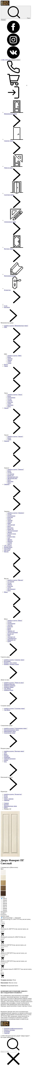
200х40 (5, 903)
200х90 (5, 910)
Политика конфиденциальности (13, 1028)
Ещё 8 (9, 641)
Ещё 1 (9, 590)
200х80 (5, 908)
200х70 (5, 907)
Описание (18, 917)
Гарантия (6, 1033)
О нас (5, 305)
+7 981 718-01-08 (5, 59)
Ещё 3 (9, 483)
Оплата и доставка (9, 1030)
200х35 (5, 902)
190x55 (5, 898)
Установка (7, 1031)
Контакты (7, 307)
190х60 (5, 900)
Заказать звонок (15, 59)
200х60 (5, 905)
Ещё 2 (9, 406)
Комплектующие (8, 917)
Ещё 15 (9, 544)
